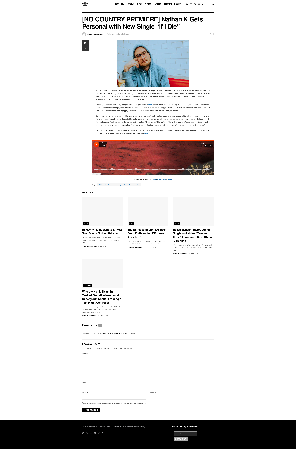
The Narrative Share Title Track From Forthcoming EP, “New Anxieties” (147, 233)
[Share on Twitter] (85, 48)
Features (157, 4)
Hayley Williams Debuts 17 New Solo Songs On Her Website (102, 231)
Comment (86, 353)
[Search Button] (213, 4)
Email (85, 393)
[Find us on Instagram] (187, 4)
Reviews (131, 4)
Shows (139, 4)
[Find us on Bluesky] (199, 4)
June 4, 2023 (194, 254)
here (150, 104)
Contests (168, 4)
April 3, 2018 (111, 34)
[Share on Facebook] (85, 43)
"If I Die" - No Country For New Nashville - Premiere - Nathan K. (114, 333)
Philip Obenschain (96, 34)
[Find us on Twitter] (191, 4)
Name (85, 382)
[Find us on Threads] (195, 4)
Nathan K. (127, 185)
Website (153, 393)
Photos (148, 4)
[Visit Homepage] (85, 4)
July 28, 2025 (103, 246)
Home (117, 4)
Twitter (170, 179)
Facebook (161, 179)
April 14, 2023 (103, 316)
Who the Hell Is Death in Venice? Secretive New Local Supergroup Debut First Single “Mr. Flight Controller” (101, 296)
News (123, 4)
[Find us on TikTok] (203, 4)
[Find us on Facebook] (206, 4)
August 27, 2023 (150, 247)
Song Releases (123, 34)
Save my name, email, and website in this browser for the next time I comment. (115, 403)
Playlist (177, 4)
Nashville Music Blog (113, 185)
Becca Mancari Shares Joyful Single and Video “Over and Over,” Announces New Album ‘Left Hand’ (192, 235)
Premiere (137, 185)
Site (154, 179)
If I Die (100, 185)
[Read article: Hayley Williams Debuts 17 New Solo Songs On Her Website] (102, 211)
